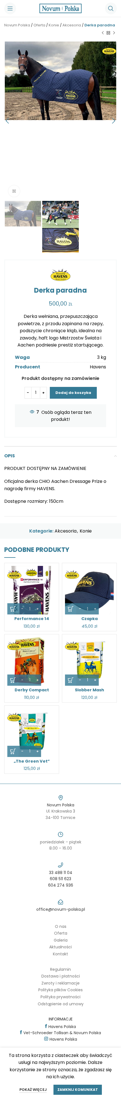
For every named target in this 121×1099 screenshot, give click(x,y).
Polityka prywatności (60, 997)
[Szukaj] (111, 8)
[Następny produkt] (114, 33)
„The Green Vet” (32, 761)
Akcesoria (71, 25)
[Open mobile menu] (10, 8)
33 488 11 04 (60, 872)
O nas (60, 926)
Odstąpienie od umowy (61, 1004)
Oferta (39, 25)
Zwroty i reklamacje (60, 983)
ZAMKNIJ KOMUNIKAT (77, 1089)
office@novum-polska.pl (60, 909)
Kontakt (60, 954)
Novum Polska (17, 25)
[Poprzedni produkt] (103, 33)
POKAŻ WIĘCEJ (33, 1089)
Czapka (89, 618)
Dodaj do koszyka (73, 392)
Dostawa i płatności (60, 976)
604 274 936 (60, 885)
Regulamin (60, 969)
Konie (54, 25)
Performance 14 (31, 618)
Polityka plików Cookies (60, 990)
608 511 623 (60, 879)
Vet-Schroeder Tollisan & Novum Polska (62, 1033)
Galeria (61, 940)
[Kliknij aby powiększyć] (14, 191)
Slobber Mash (89, 690)
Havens (98, 367)
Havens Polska (62, 1026)
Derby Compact (32, 690)
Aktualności (60, 947)
